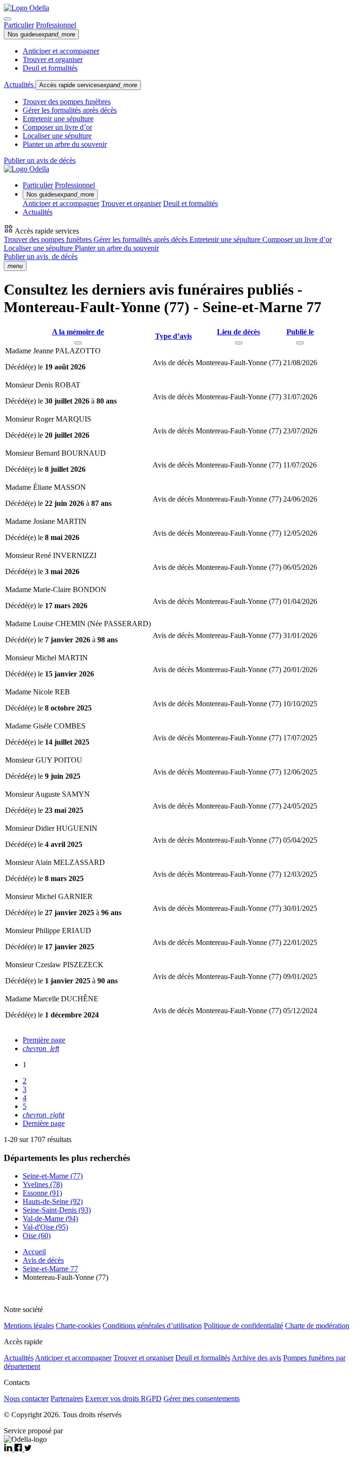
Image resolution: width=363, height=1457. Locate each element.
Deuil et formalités (50, 68)
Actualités (19, 85)
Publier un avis (41, 256)
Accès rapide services (88, 85)
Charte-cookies (78, 1326)
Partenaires (67, 1398)
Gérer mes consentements (202, 1398)
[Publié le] (300, 343)
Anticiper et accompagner (61, 51)
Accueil (34, 1252)
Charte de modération (317, 1326)
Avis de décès (43, 1260)
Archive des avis (256, 1358)
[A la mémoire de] (78, 343)
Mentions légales (29, 1326)
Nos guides (41, 34)
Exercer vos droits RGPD (123, 1398)
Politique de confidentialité (243, 1326)
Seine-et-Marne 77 (50, 1269)
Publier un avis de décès (40, 160)
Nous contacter (26, 1398)
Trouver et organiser (53, 59)
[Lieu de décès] (238, 343)
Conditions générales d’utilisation (152, 1326)
